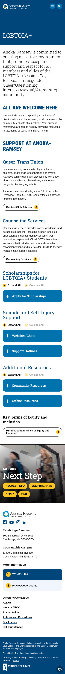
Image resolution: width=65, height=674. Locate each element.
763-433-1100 (20, 574)
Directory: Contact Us (16, 597)
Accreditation (11, 612)
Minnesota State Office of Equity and (28, 431)
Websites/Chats (23, 336)
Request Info (15, 485)
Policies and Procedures (17, 617)
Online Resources (25, 401)
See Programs (42, 485)
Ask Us (7, 602)
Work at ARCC (11, 607)
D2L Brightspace (13, 627)
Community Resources (29, 385)
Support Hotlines (24, 351)
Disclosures (10, 622)
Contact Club (19, 207)
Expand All (14, 285)
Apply (10, 494)
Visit (24, 494)
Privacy (16, 660)
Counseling (18, 259)
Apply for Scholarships (29, 296)
